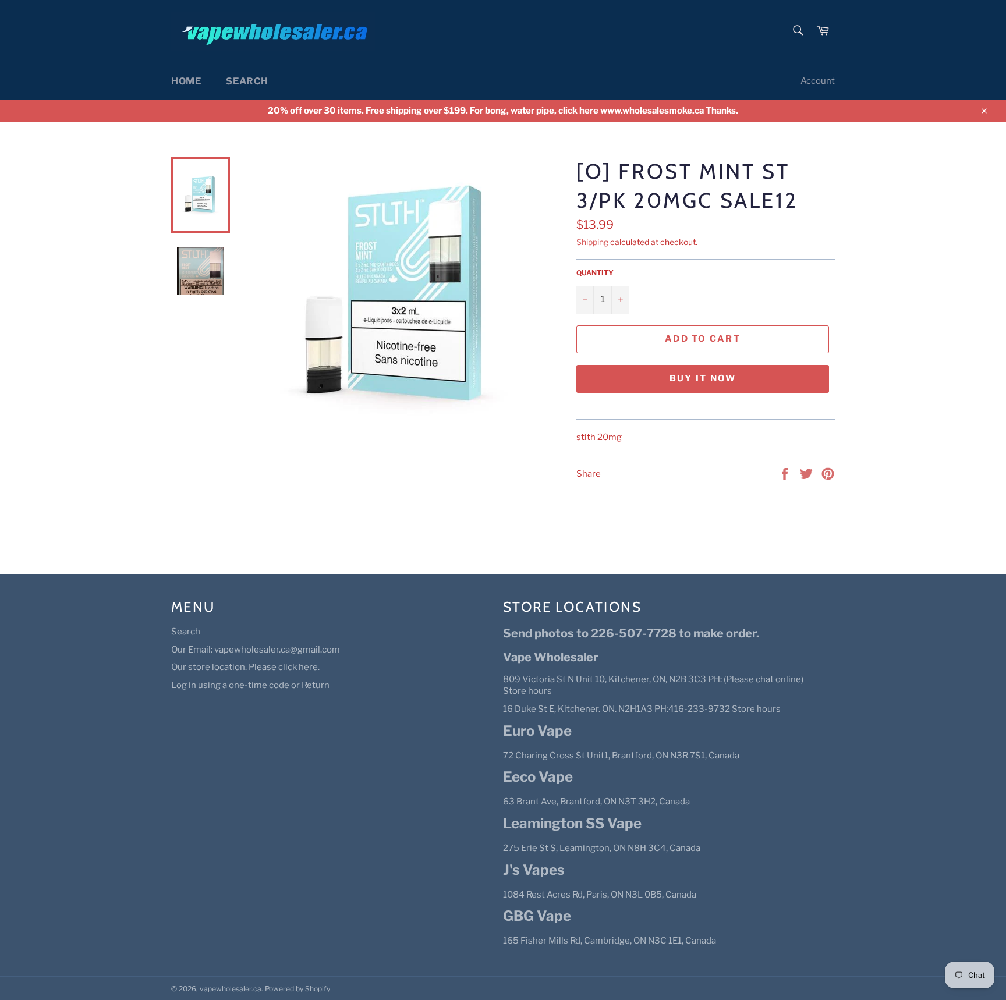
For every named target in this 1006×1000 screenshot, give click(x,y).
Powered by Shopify (297, 988)
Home (186, 81)
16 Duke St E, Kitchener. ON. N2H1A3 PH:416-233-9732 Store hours (642, 709)
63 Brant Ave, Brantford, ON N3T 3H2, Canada (596, 801)
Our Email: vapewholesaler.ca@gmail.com (255, 649)
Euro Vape (537, 730)
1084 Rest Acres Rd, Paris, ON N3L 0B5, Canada (599, 894)
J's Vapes (534, 869)
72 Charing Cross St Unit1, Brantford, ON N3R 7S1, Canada (621, 755)
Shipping (592, 242)
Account (817, 81)
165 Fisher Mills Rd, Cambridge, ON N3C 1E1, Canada (609, 940)
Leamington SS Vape (572, 823)
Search (247, 81)
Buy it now (703, 378)
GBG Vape (537, 915)
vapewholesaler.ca (230, 988)
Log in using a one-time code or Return (250, 685)
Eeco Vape (538, 776)
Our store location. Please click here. (245, 667)
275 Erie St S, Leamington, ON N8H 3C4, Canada (601, 848)
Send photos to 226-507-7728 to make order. (631, 633)
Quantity (595, 272)
